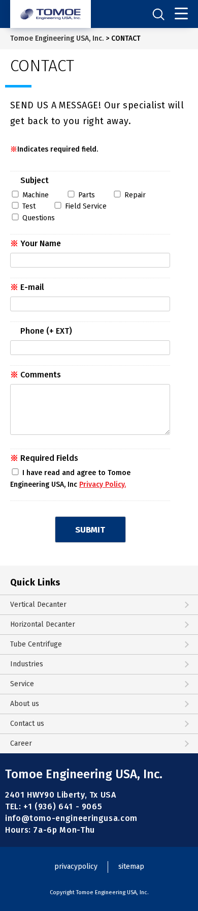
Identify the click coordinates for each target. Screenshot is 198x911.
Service (22, 684)
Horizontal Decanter (42, 624)
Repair (135, 195)
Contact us (27, 723)
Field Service (86, 206)
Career (21, 743)
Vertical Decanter (38, 604)
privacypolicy (75, 866)
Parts (86, 195)
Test (29, 206)
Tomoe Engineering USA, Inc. (57, 38)
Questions (38, 218)
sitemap (131, 866)
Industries (26, 664)
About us (24, 703)
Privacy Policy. (102, 484)
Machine (35, 195)
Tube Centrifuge (36, 644)
